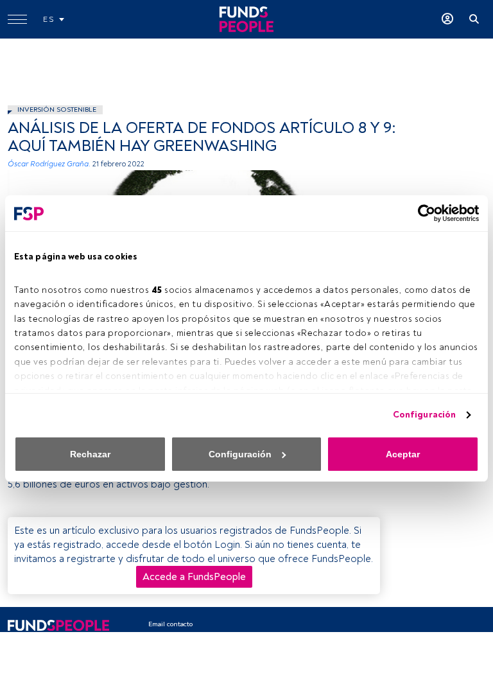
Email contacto (170, 624)
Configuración (424, 414)
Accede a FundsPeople (194, 576)
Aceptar (403, 454)
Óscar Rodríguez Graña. (49, 164)
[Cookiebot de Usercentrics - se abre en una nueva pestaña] (423, 213)
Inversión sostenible (56, 109)
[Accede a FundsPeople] (447, 19)
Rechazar (90, 454)
